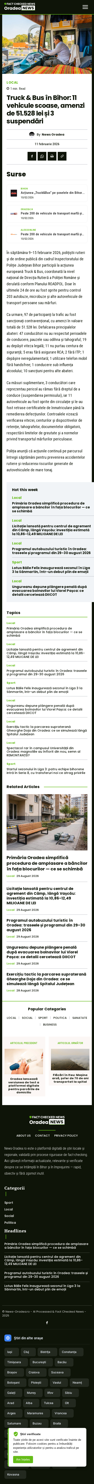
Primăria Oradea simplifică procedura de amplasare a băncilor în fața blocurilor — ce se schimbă (51, 507)
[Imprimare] (52, 156)
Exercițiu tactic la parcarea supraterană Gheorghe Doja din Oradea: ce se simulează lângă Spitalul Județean (47, 730)
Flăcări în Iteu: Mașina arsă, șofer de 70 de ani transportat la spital (70, 1078)
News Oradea (53, 134)
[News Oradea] (33, 134)
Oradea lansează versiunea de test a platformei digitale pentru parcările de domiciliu (23, 1085)
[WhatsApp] (42, 156)
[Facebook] (32, 156)
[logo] (19, 7)
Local (12, 82)
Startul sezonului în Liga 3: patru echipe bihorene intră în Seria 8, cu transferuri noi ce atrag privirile (46, 771)
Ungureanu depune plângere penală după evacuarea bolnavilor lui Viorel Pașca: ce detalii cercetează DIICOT (49, 590)
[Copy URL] (62, 156)
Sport (17, 562)
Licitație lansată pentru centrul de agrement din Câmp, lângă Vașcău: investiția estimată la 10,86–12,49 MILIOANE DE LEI (51, 530)
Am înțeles (23, 1459)
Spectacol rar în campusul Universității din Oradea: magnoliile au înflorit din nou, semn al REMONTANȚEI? (43, 752)
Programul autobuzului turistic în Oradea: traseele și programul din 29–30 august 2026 (51, 551)
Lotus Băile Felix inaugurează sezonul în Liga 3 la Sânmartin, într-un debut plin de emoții (51, 570)
